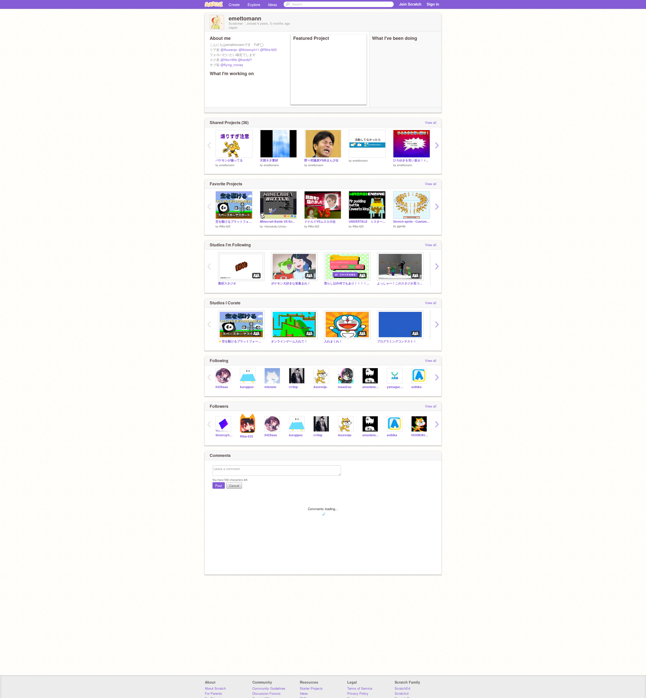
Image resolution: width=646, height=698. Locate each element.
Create (234, 4)
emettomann (226, 165)
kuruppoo (247, 387)
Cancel (234, 485)
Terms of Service (359, 688)
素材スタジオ (227, 283)
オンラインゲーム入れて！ (289, 341)
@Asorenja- (229, 49)
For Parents (213, 693)
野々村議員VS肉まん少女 (321, 160)
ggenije (401, 226)
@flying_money (232, 64)
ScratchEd (402, 688)
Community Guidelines (268, 688)
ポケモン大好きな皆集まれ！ (290, 283)
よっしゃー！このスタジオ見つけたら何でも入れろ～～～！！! (399, 283)
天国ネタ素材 (269, 160)
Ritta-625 (224, 226)
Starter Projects (311, 688)
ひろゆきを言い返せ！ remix (411, 160)
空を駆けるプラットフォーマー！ (234, 221)
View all (430, 122)
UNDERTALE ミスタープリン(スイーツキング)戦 (367, 221)
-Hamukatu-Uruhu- (275, 226)
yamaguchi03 (395, 387)
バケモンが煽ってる (229, 160)
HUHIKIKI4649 (419, 435)
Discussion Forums (266, 693)
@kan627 (245, 59)
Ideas (272, 4)
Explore (254, 4)
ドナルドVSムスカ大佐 (320, 221)
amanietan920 (370, 387)
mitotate (270, 387)
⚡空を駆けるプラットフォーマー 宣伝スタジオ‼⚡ (240, 341)
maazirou (344, 387)
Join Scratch (410, 4)
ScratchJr (402, 693)
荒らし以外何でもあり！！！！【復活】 (346, 283)
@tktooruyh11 (249, 49)
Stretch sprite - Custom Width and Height (411, 221)
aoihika (416, 387)
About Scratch (215, 688)
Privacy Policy (357, 693)
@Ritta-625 (268, 49)
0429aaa (222, 387)
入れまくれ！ (333, 341)
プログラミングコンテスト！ (396, 341)
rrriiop (293, 387)
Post (218, 485)
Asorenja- (320, 387)
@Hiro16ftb (229, 59)
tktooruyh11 (224, 435)
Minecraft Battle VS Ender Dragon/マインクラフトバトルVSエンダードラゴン (278, 221)
